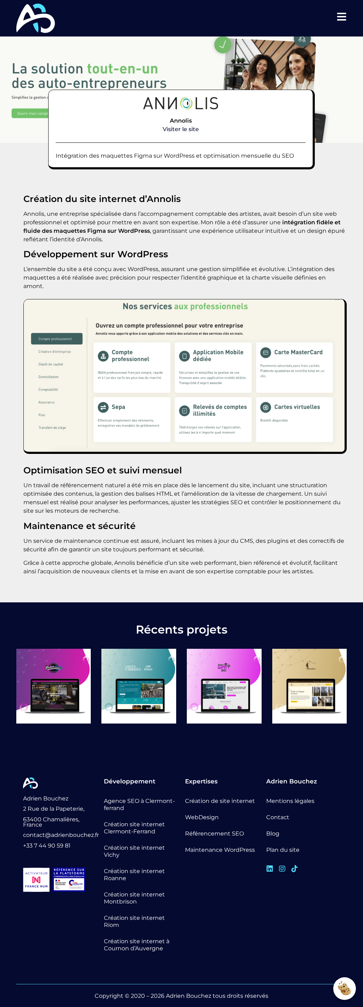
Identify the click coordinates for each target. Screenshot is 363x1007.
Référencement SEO (214, 833)
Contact (277, 817)
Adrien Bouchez (188, 995)
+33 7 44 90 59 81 (47, 845)
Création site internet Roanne (134, 875)
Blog (272, 833)
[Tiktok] (294, 868)
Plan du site (283, 849)
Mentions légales (290, 801)
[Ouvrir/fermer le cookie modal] (344, 988)
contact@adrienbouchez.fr (61, 835)
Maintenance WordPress (220, 849)
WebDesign (202, 817)
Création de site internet (220, 801)
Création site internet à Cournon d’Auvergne (136, 945)
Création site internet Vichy (134, 851)
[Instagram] (282, 868)
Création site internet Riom (134, 921)
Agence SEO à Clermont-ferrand (139, 804)
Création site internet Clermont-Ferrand (134, 828)
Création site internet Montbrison (134, 898)
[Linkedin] (269, 868)
